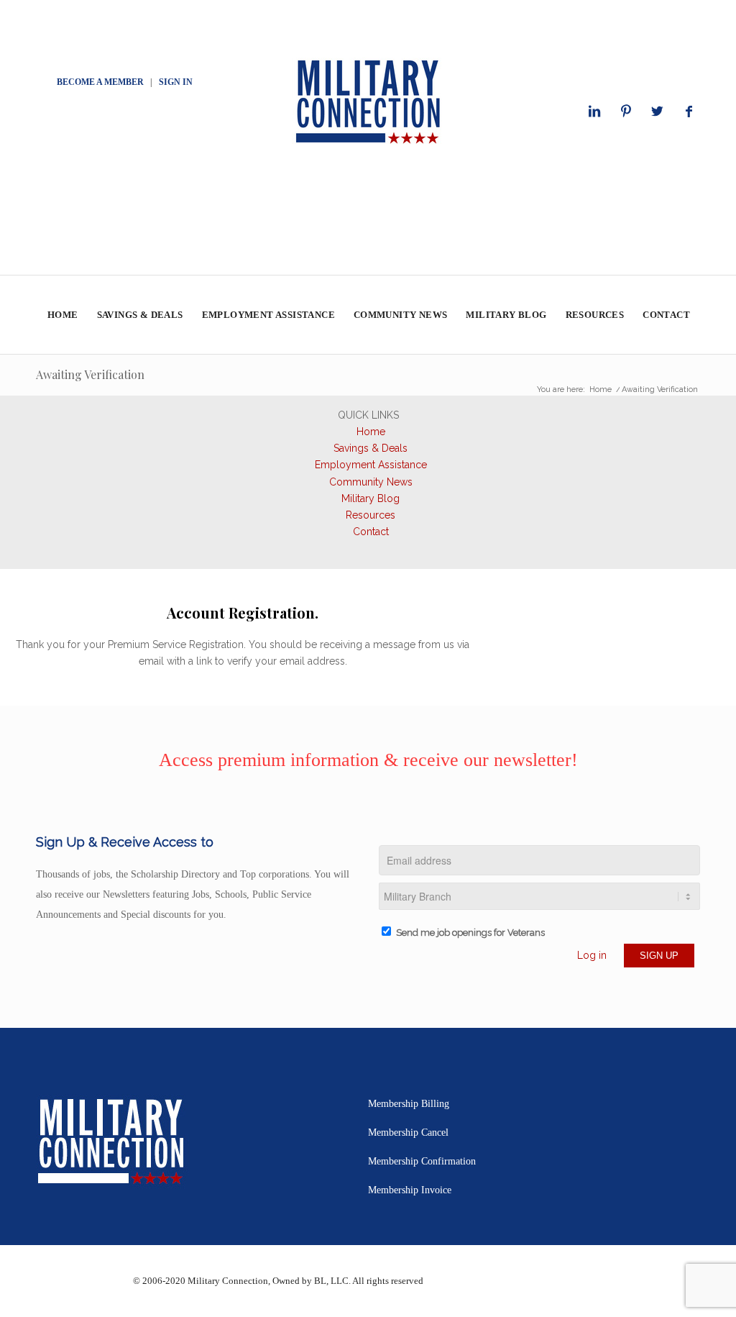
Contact (371, 531)
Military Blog (370, 498)
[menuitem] (62, 315)
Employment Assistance (371, 464)
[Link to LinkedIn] (594, 111)
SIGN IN (176, 82)
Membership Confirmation (422, 1161)
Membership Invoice (409, 1190)
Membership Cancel (408, 1132)
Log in (592, 955)
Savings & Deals (371, 448)
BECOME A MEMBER (100, 82)
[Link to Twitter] (657, 111)
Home (370, 431)
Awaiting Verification (90, 374)
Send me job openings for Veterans (470, 932)
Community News (371, 482)
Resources (370, 515)
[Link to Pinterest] (626, 111)
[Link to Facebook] (689, 111)
